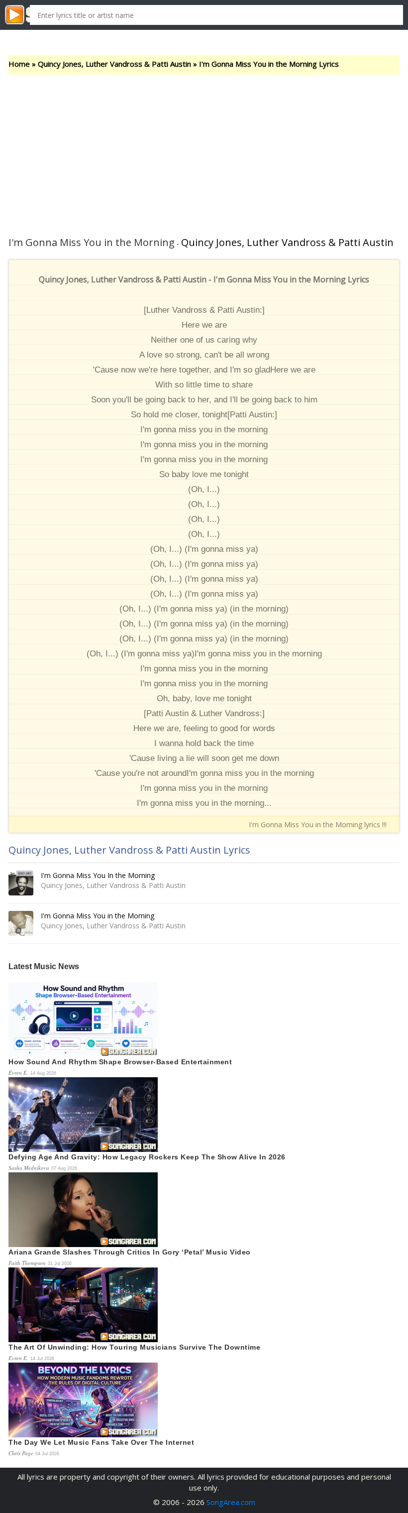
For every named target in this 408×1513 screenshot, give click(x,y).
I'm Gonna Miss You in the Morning (97, 915)
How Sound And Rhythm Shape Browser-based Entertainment (120, 1062)
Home (19, 64)
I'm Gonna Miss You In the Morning (98, 875)
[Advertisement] (204, 149)
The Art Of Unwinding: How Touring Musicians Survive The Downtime (134, 1347)
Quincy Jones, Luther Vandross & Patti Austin (114, 64)
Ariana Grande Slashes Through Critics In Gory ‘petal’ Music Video (129, 1252)
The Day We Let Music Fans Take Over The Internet (101, 1442)
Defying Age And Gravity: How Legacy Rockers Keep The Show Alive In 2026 (147, 1157)
